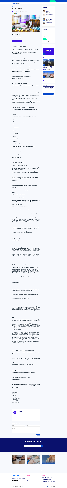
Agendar (48, 93)
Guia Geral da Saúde (29, 479)
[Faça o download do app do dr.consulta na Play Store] (13, 480)
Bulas (16, 3)
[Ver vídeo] (48, 51)
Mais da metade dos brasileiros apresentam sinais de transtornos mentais (47, 67)
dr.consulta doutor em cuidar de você (48, 55)
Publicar (38, 434)
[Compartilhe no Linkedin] (16, 13)
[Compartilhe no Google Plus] (15, 13)
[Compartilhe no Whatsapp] (14, 13)
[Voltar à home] (15, 475)
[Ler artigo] (44, 11)
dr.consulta (14, 11)
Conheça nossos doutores (21, 419)
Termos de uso (47, 486)
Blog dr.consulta (13, 3)
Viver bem (28, 478)
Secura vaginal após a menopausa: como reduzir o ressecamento (49, 11)
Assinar (45, 39)
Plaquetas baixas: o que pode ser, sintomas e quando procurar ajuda (50, 15)
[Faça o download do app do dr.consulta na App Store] (16, 480)
